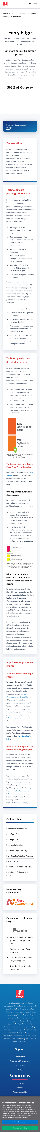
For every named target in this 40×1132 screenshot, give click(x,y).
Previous (5, 126)
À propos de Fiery (20, 1075)
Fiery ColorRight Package (17, 850)
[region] (20, 1114)
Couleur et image (14, 819)
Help (20, 1070)
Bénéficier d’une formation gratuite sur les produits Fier (21, 940)
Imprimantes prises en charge (16, 126)
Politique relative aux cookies (18, 1117)
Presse (20, 1088)
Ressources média (20, 1092)
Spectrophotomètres (15, 845)
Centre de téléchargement (20, 1061)
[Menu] (35, 4)
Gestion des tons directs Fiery (19, 866)
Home (5, 13)
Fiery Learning (20, 1065)
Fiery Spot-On (12, 839)
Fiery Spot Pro (12, 834)
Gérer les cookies (20, 1122)
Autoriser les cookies (20, 1128)
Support (20, 1049)
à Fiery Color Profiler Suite (21, 282)
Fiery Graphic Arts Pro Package (19, 856)
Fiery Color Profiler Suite (16, 828)
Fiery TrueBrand (13, 861)
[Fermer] (37, 1099)
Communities (20, 1057)
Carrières (20, 1083)
